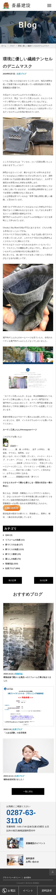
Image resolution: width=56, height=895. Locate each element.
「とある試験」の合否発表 (15, 733)
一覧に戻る (28, 791)
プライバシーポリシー (12, 877)
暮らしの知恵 (11, 559)
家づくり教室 (11, 554)
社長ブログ (21, 74)
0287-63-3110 (21, 816)
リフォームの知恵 (13, 540)
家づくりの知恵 (12, 549)
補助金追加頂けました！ (14, 779)
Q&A (7, 535)
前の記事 (12, 580)
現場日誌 (9, 564)
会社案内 (27, 877)
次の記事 (43, 580)
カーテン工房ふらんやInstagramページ (20, 430)
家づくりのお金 (12, 544)
